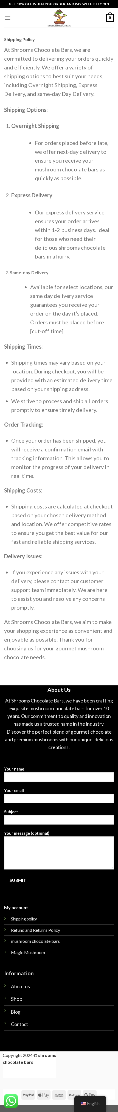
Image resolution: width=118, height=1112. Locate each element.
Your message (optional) (26, 833)
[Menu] (7, 18)
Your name (14, 769)
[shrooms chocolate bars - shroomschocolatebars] (59, 18)
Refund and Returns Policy (35, 930)
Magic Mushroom (28, 952)
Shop (16, 999)
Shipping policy (24, 919)
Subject (11, 811)
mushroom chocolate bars (35, 941)
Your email (14, 790)
